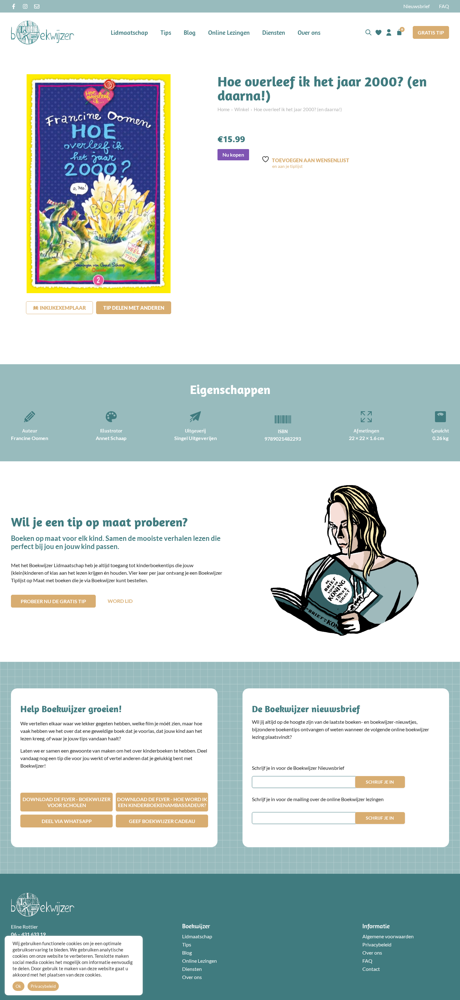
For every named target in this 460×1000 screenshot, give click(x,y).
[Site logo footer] (42, 905)
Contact (371, 969)
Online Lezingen (229, 32)
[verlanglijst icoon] (378, 32)
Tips (166, 32)
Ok (18, 986)
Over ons (309, 32)
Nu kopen (233, 155)
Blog (190, 32)
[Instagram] (25, 6)
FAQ (444, 6)
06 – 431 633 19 (28, 934)
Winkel (241, 109)
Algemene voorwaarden (388, 936)
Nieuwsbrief (416, 6)
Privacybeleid (376, 944)
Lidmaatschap (129, 32)
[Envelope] (36, 6)
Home (223, 109)
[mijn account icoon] (389, 32)
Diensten (273, 32)
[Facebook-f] (13, 6)
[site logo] (42, 32)
